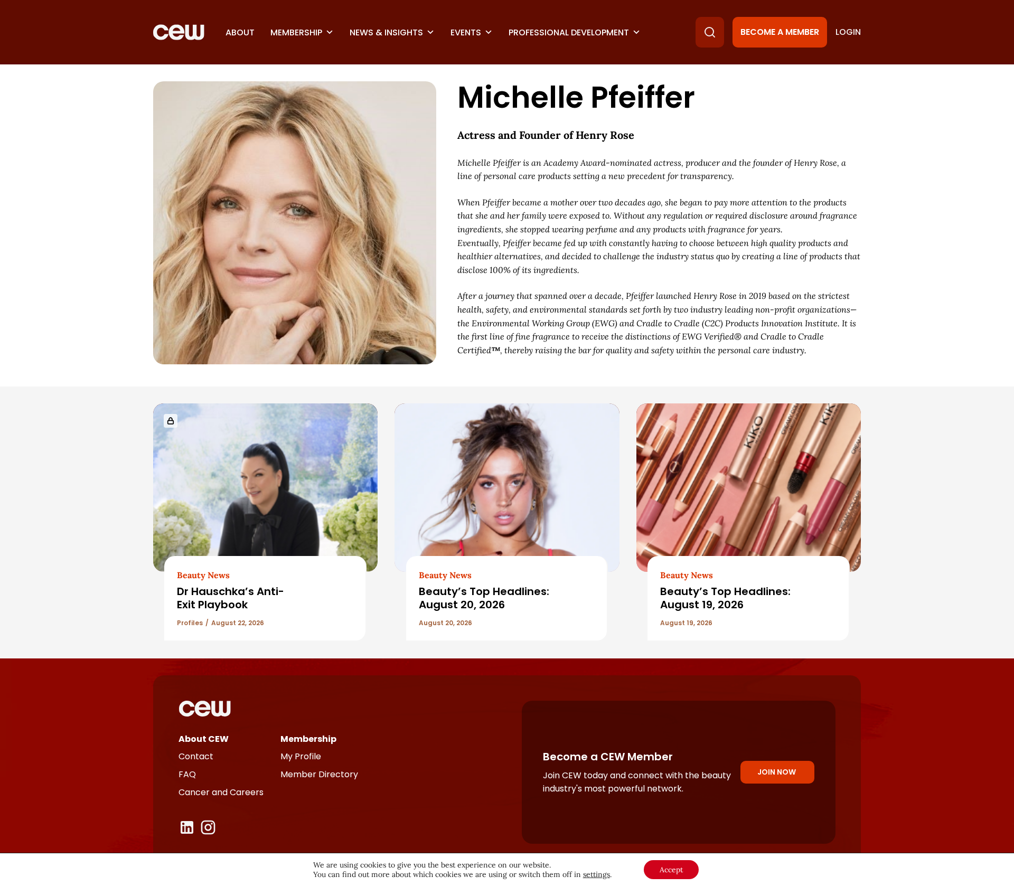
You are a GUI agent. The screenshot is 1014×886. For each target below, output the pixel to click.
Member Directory (319, 774)
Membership (296, 32)
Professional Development (569, 32)
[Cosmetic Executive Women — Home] (178, 32)
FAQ (187, 774)
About (240, 32)
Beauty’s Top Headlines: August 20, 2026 (484, 598)
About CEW (204, 739)
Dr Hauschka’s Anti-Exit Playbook (230, 598)
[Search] (710, 32)
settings (596, 874)
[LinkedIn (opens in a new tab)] (187, 827)
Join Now (776, 772)
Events (465, 32)
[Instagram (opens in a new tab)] (208, 827)
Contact (196, 756)
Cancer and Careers (221, 792)
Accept (671, 869)
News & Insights (386, 32)
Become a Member (779, 32)
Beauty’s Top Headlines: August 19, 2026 (725, 598)
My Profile (300, 756)
